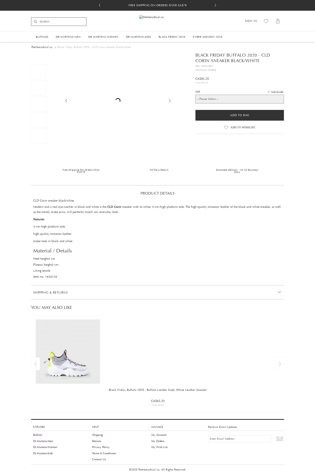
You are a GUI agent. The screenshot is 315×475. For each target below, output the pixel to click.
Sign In (251, 21)
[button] (215, 5)
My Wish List (159, 447)
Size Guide (277, 91)
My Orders (157, 441)
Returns (96, 441)
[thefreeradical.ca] (157, 17)
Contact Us (99, 459)
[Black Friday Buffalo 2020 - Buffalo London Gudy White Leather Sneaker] (158, 351)
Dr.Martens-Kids (43, 453)
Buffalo (37, 435)
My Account (158, 435)
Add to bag (239, 115)
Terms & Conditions (104, 453)
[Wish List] (266, 21)
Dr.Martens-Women (45, 447)
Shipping (97, 435)
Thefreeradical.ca (41, 47)
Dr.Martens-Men (43, 441)
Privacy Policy (101, 447)
